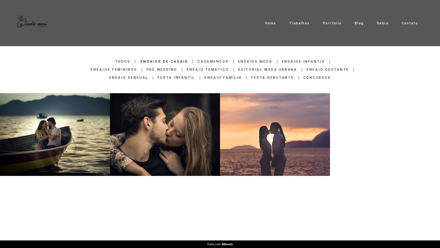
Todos (122, 61)
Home (270, 23)
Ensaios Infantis (303, 61)
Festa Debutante (272, 77)
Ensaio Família (223, 77)
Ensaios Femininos (114, 69)
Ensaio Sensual (128, 77)
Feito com (220, 244)
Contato (410, 23)
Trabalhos (299, 23)
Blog (359, 23)
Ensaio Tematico (208, 69)
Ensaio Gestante (328, 69)
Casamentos (213, 61)
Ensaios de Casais (164, 61)
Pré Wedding (162, 69)
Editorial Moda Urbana (267, 69)
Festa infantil (176, 77)
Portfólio (332, 23)
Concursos (317, 77)
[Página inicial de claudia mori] (32, 23)
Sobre (383, 23)
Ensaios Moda (255, 61)
